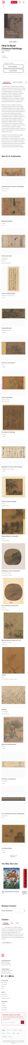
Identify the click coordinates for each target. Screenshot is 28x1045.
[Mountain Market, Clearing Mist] (13, 522)
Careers (3, 1003)
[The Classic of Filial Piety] (13, 417)
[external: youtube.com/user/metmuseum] (11, 976)
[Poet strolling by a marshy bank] (13, 591)
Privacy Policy (13, 1040)
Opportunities (4, 1001)
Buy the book (13, 70)
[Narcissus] (13, 695)
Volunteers (3, 1005)
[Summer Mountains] (13, 313)
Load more (12, 856)
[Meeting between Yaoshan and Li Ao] (13, 626)
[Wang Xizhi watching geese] (13, 730)
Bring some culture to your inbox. (11, 1014)
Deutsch (9, 1033)
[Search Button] (20, 2)
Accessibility (4, 984)
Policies (3, 986)
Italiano (3, 1033)
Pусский (10, 1036)
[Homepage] (3, 2)
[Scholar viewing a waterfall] (13, 487)
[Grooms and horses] (13, 241)
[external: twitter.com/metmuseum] (3, 976)
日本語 (13, 1033)
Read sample (12, 41)
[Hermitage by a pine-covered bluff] (13, 556)
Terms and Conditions (7, 1040)
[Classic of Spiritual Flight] (13, 279)
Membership (4, 994)
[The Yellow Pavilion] (13, 834)
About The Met (4, 980)
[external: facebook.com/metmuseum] (2, 976)
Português (14, 1030)
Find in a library (13, 66)
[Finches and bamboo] (13, 383)
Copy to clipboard (6, 942)
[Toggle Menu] (23, 2)
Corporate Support (5, 998)
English (3, 1030)
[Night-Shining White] (13, 207)
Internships (3, 1009)
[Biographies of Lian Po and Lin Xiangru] (13, 452)
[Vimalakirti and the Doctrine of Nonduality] (13, 172)
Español (8, 1030)
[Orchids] (13, 660)
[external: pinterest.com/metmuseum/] (5, 976)
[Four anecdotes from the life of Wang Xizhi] (13, 799)
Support (3, 992)
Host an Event (4, 996)
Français (20, 1030)
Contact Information (20, 1040)
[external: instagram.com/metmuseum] (7, 976)
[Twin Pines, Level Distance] (13, 764)
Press (2, 988)
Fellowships (4, 1007)
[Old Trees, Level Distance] (13, 348)
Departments (4, 982)
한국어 (18, 1033)
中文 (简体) (4, 1036)
